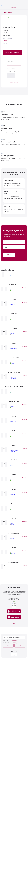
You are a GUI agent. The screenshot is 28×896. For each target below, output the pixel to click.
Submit (9, 254)
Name (5, 241)
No (20, 645)
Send (14, 642)
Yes (8, 645)
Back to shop (8, 12)
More (14, 623)
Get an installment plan (12, 52)
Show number (14, 64)
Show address (14, 82)
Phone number (8, 246)
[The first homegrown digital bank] (8, 6)
